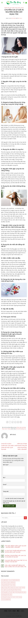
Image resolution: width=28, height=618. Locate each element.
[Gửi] (25, 517)
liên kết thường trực (21, 428)
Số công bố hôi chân (21, 592)
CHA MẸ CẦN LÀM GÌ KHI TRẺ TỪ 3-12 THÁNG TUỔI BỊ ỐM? (16, 561)
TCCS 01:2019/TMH (6, 599)
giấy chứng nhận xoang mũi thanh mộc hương (13, 587)
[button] (2, 2)
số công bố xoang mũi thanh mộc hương (11, 597)
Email (5, 484)
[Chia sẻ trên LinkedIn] (20, 422)
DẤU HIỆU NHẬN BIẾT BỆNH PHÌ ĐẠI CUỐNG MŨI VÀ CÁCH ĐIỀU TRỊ (15, 566)
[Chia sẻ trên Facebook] (10, 422)
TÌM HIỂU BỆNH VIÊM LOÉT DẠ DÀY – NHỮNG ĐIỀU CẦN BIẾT (15, 546)
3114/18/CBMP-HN (6, 580)
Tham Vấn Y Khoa (19, 7)
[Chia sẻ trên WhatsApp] (7, 422)
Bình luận (6, 464)
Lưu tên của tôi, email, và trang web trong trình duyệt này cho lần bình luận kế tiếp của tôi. (14, 501)
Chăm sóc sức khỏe (9, 7)
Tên (4, 477)
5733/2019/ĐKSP (15, 580)
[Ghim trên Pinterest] (18, 422)
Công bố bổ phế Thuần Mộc (8, 585)
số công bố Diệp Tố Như (15, 589)
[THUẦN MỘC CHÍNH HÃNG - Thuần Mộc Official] (14, 2)
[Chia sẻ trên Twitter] (12, 422)
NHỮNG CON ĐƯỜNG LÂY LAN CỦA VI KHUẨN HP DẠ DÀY (15, 556)
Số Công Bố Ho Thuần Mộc (8, 592)
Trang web (5, 491)
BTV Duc (20, 18)
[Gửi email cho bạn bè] (15, 422)
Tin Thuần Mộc (14, 613)
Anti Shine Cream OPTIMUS (8, 582)
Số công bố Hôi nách (7, 594)
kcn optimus (5, 589)
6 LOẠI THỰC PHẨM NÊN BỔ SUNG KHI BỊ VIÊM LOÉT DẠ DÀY (15, 551)
